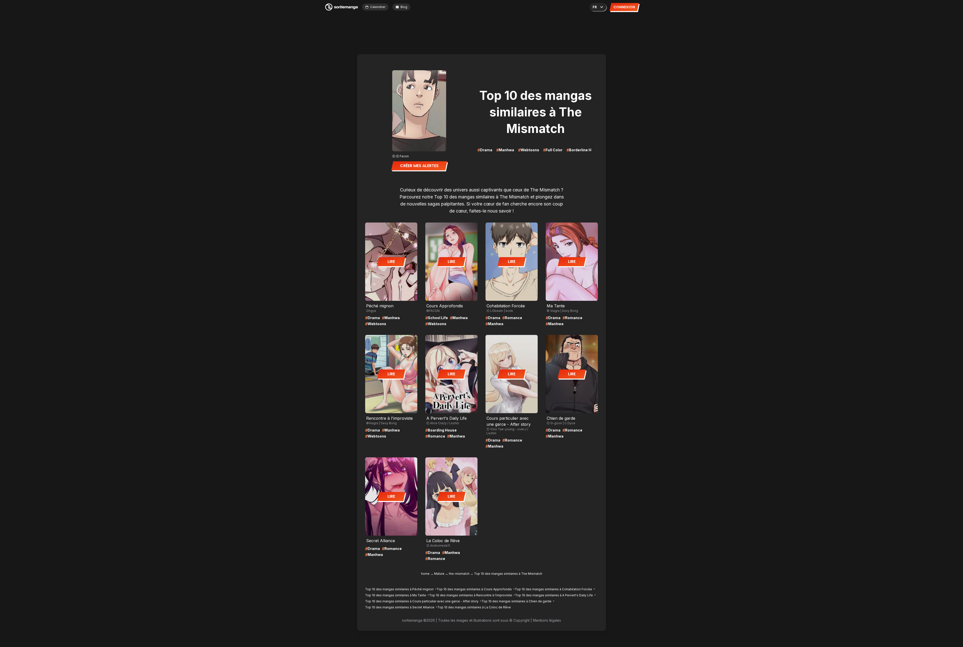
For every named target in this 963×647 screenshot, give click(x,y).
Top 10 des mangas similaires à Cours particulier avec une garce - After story (421, 601)
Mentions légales (547, 620)
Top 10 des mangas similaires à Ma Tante (395, 595)
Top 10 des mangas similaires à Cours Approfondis (474, 589)
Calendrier (377, 7)
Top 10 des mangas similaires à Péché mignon (399, 589)
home (425, 574)
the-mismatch (459, 574)
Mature (439, 574)
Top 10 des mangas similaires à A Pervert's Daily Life (554, 595)
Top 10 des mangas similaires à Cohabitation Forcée (553, 589)
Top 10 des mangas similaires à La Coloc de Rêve (474, 607)
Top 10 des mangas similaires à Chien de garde (516, 601)
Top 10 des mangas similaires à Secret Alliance (399, 607)
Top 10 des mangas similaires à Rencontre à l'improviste (470, 595)
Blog (403, 7)
